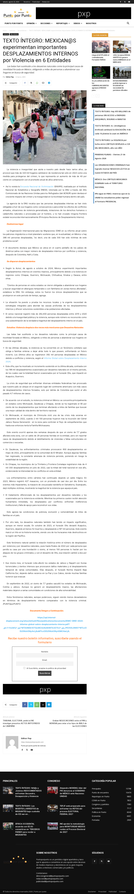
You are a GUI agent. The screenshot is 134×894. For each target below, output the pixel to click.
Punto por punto (14, 23)
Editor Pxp (10, 77)
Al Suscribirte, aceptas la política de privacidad (46, 668)
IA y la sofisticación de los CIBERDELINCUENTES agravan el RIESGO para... (100, 85)
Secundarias (22, 30)
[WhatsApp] (37, 82)
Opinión (31, 23)
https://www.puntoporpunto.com (32, 742)
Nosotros (27, 2)
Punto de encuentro (99, 52)
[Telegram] (49, 82)
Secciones (45, 23)
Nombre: (44, 652)
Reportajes (62, 23)
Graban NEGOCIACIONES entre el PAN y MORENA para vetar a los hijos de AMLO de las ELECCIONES (68, 723)
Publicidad (36, 2)
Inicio (5, 30)
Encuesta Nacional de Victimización (37, 186)
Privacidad (102, 891)
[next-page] (97, 95)
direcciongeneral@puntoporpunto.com (52, 876)
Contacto (122, 891)
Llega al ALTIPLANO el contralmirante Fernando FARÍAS (100, 57)
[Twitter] (125, 2)
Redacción (46, 2)
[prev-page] (93, 95)
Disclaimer (92, 891)
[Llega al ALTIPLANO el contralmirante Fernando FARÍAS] (101, 46)
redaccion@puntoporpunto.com (49, 878)
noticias (12, 30)
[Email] (43, 82)
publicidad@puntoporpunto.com (49, 881)
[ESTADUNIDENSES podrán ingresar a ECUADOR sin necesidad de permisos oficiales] (122, 72)
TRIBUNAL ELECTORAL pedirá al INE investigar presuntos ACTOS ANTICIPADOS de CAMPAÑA (21, 723)
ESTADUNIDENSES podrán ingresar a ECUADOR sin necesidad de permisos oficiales (120, 85)
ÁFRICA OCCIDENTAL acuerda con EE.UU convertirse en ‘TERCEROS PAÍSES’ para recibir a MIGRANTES (27, 829)
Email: (44, 660)
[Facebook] (120, 2)
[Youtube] (129, 2)
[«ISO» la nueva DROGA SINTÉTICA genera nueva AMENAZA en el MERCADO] (122, 46)
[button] (128, 23)
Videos (77, 23)
